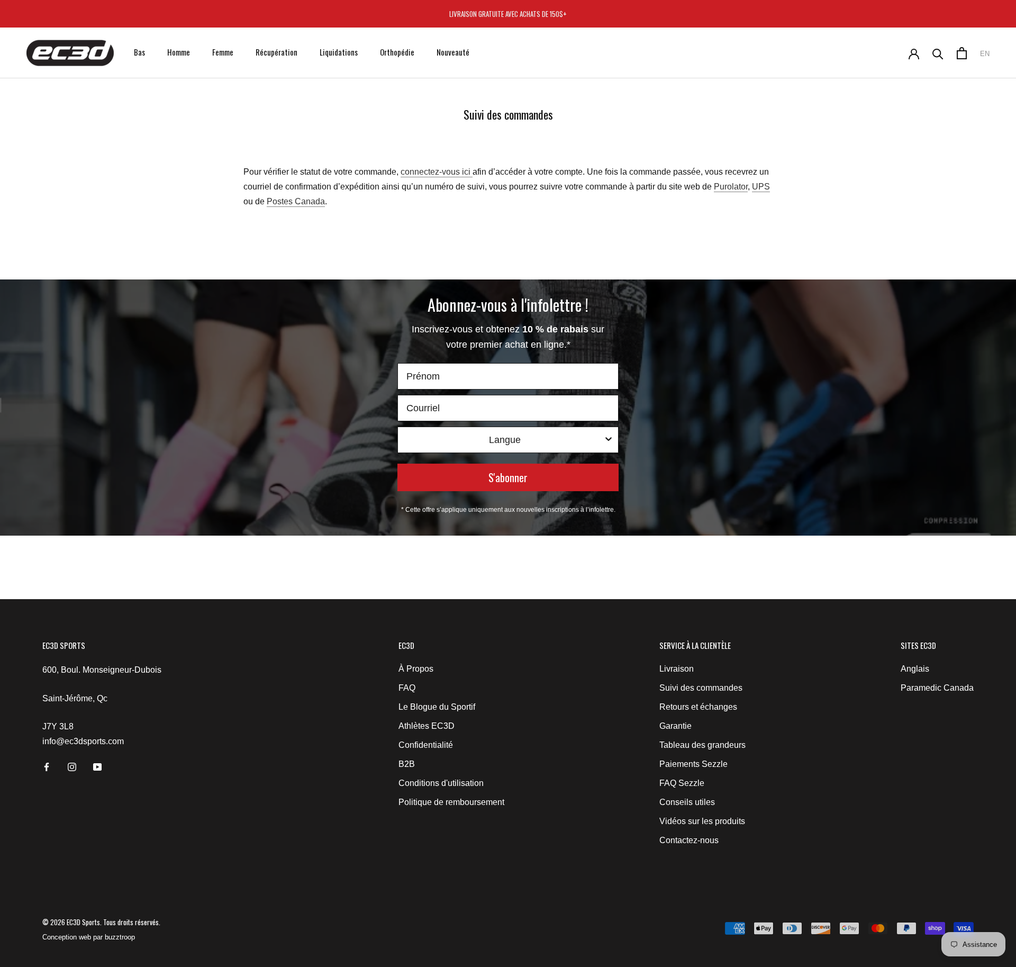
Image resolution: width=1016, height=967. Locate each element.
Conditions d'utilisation (441, 783)
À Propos (415, 668)
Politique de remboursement (451, 802)
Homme (178, 52)
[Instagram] (72, 766)
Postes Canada (296, 201)
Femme (222, 52)
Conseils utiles (687, 802)
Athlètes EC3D (426, 725)
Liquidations (339, 52)
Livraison (676, 668)
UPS (761, 186)
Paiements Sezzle (693, 764)
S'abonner (508, 477)
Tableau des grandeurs (702, 744)
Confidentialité (425, 744)
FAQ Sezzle (681, 783)
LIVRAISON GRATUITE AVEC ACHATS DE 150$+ (508, 13)
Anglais (915, 668)
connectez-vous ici (435, 171)
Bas (139, 52)
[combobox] (504, 440)
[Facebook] (46, 766)
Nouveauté (453, 52)
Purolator (731, 186)
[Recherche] (938, 53)
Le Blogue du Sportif (436, 706)
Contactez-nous (689, 840)
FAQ (406, 687)
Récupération (276, 52)
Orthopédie (397, 52)
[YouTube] (97, 766)
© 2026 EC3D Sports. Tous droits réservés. (101, 922)
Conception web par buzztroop (88, 937)
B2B (406, 764)
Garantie (675, 725)
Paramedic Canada (937, 687)
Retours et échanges (698, 706)
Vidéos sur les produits (702, 821)
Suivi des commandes (700, 687)
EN (985, 54)
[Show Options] (608, 440)
